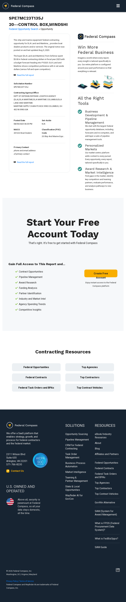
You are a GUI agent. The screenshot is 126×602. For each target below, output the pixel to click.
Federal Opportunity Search (23, 29)
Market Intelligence (75, 472)
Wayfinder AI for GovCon (74, 497)
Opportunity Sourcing (76, 434)
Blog (97, 448)
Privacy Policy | (12, 581)
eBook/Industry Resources (103, 436)
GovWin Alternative (105, 502)
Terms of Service (26, 581)
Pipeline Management (77, 439)
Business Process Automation (75, 465)
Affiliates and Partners (107, 454)
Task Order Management (72, 456)
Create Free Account (101, 274)
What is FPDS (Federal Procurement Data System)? (107, 526)
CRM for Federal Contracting (74, 447)
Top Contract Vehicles (90, 387)
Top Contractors (89, 377)
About (98, 443)
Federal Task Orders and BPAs (36, 387)
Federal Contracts (36, 377)
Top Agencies (90, 367)
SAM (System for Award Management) (106, 513)
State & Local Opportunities (72, 488)
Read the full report (25, 75)
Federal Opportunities (36, 367)
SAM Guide (101, 547)
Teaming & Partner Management (76, 479)
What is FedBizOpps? (106, 538)
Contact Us (17, 470)
